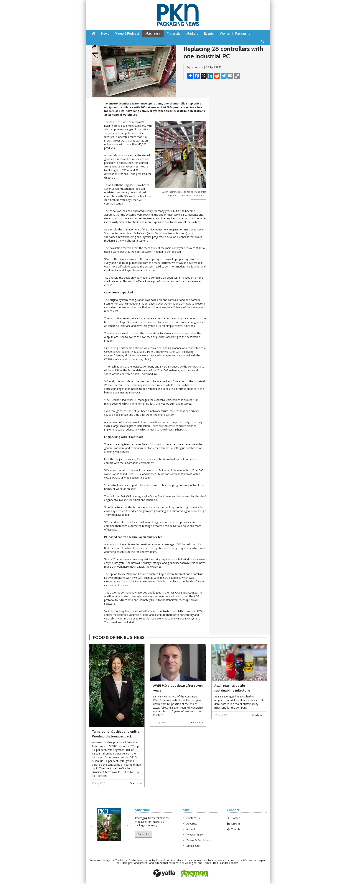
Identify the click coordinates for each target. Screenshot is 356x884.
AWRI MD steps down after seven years (178, 688)
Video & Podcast (127, 33)
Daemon (194, 873)
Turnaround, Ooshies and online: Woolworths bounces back (116, 734)
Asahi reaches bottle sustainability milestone (232, 688)
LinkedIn (236, 823)
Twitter (235, 818)
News (105, 33)
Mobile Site (193, 846)
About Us (191, 829)
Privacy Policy (194, 834)
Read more (136, 783)
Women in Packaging (235, 33)
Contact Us (193, 818)
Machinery (153, 33)
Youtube (236, 829)
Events (209, 33)
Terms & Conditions (198, 840)
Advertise (191, 823)
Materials (173, 33)
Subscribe (143, 834)
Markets (192, 33)
